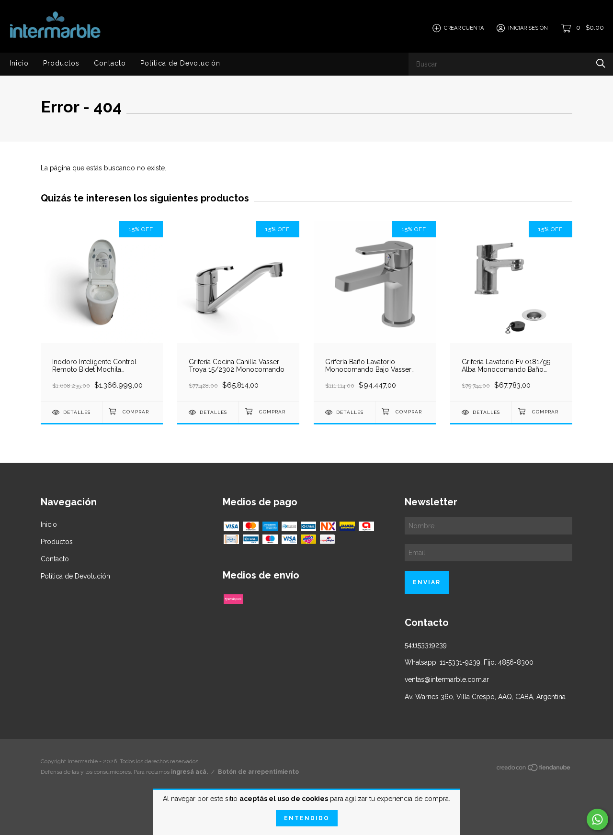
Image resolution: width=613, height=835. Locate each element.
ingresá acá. (189, 771)
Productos (61, 63)
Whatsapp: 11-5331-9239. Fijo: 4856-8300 (469, 662)
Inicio (19, 63)
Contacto (110, 63)
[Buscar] (600, 63)
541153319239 (426, 645)
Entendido (306, 818)
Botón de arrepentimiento (258, 771)
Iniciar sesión (528, 28)
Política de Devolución (180, 63)
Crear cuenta (464, 28)
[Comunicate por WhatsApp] (597, 819)
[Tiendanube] (534, 769)
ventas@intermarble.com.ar (447, 679)
